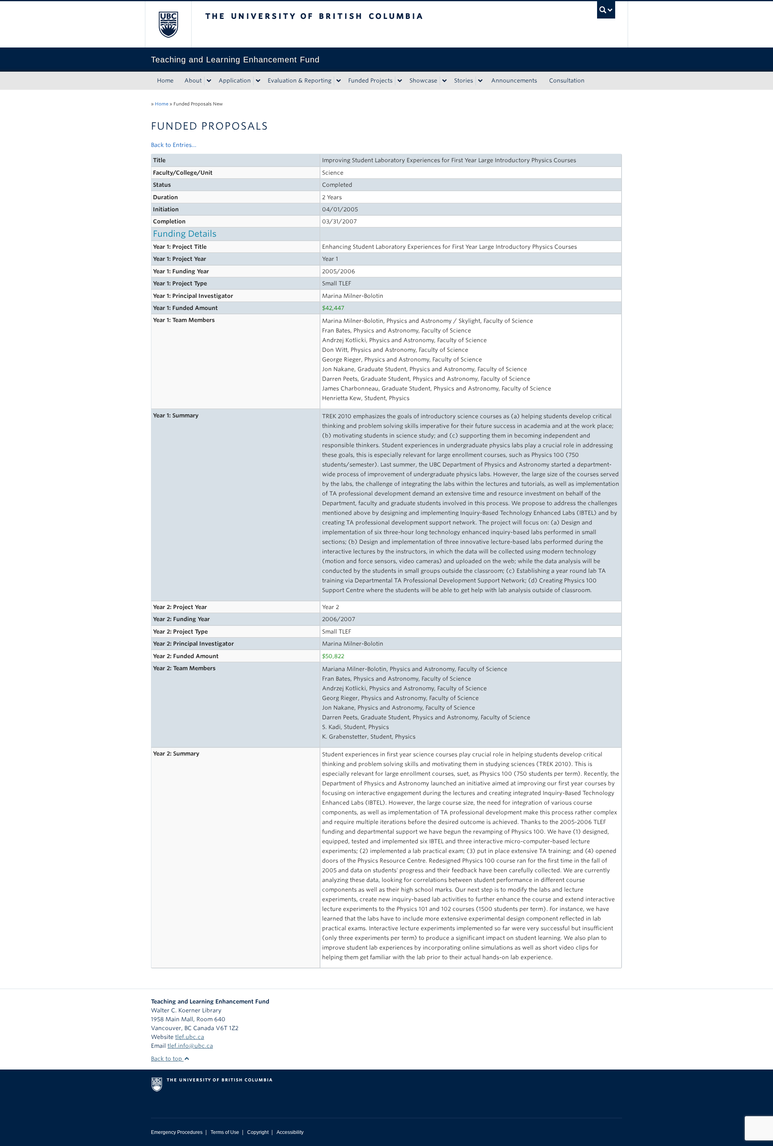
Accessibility (290, 1132)
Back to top (167, 1058)
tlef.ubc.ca (189, 1037)
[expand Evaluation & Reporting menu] (338, 80)
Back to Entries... (173, 145)
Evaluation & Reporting (299, 80)
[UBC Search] (606, 10)
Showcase (423, 80)
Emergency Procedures (177, 1132)
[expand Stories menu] (480, 80)
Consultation (567, 80)
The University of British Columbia (168, 24)
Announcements (514, 80)
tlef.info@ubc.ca (190, 1046)
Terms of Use (225, 1132)
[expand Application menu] (258, 80)
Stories (463, 80)
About (193, 80)
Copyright (258, 1132)
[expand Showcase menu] (444, 80)
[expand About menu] (209, 80)
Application (235, 80)
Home (165, 80)
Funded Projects (370, 80)
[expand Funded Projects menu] (400, 80)
